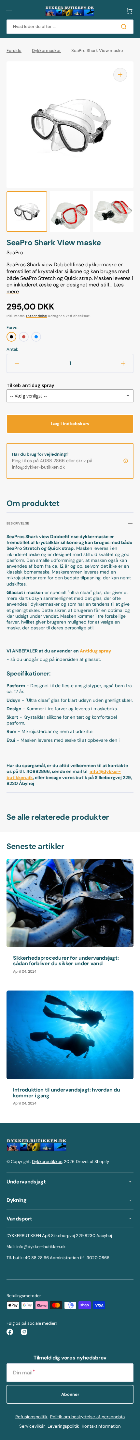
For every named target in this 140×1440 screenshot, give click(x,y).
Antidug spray (95, 651)
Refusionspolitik (31, 1417)
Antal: (12, 349)
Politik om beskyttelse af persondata (87, 1417)
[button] (9, 11)
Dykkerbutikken (47, 1161)
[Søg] (125, 26)
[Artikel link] (70, 919)
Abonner (70, 1394)
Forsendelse (36, 316)
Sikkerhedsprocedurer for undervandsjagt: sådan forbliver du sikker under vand (66, 960)
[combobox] (70, 26)
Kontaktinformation (101, 1426)
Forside (14, 50)
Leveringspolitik (63, 1426)
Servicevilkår (32, 1426)
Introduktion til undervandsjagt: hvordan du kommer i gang (66, 1092)
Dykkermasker (46, 50)
